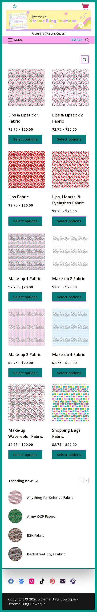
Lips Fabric (18, 196)
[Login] (14, 6)
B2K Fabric (35, 535)
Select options (25, 139)
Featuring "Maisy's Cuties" (49, 34)
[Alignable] (73, 581)
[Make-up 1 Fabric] (26, 251)
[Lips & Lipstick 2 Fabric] (70, 87)
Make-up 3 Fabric (24, 354)
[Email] (62, 581)
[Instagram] (31, 581)
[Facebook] (11, 581)
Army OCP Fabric (41, 516)
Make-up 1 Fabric (24, 278)
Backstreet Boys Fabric (46, 554)
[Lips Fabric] (26, 169)
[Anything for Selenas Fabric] (15, 497)
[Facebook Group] (21, 581)
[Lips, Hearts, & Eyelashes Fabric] (70, 169)
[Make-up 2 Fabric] (70, 251)
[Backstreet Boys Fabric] (15, 554)
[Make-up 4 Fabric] (70, 327)
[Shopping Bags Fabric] (70, 403)
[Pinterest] (52, 581)
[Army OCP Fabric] (15, 516)
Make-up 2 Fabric (68, 278)
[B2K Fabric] (15, 535)
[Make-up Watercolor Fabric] (26, 403)
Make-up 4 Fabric (68, 354)
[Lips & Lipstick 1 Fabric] (26, 87)
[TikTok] (42, 581)
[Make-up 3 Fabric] (26, 327)
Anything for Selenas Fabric (50, 497)
